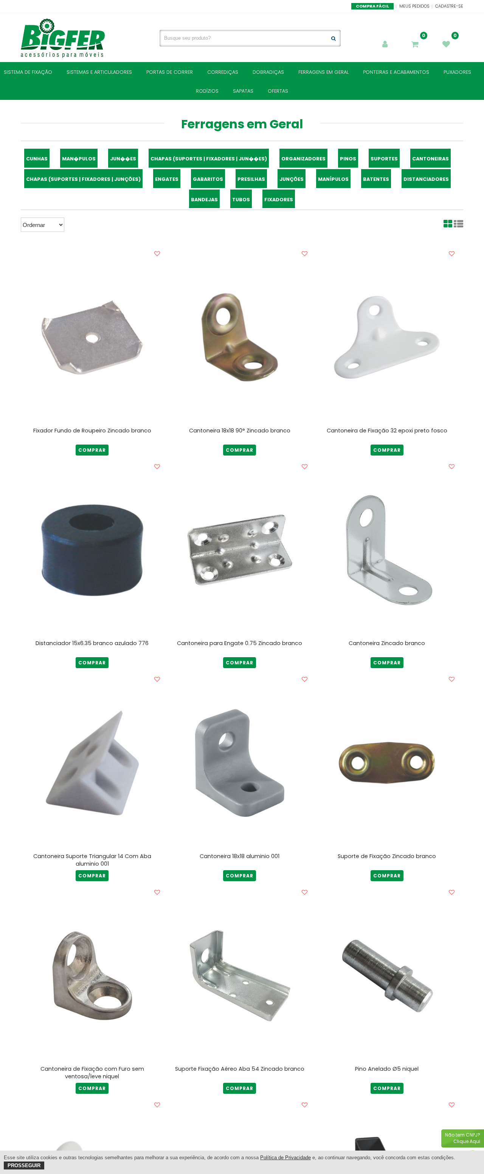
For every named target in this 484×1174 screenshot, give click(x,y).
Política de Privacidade (285, 1157)
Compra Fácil (372, 6)
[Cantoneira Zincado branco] (386, 550)
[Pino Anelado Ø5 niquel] (386, 975)
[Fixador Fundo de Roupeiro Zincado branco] (92, 337)
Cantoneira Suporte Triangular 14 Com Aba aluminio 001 (92, 860)
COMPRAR (92, 450)
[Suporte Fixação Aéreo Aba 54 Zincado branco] (239, 975)
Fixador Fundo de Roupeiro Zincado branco (92, 430)
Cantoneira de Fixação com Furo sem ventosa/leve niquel (92, 1072)
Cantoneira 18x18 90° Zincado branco (239, 430)
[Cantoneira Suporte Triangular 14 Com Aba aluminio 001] (92, 762)
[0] (416, 45)
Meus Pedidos (414, 6)
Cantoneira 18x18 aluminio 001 (239, 856)
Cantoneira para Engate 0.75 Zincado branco (239, 643)
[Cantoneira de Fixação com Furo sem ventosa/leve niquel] (92, 975)
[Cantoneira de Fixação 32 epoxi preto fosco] (386, 337)
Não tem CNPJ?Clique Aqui (462, 1138)
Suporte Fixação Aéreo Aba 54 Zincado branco (239, 1069)
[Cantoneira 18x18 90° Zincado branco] (239, 337)
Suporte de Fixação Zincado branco (387, 856)
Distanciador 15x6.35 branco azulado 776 (92, 643)
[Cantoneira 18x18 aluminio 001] (239, 762)
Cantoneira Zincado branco (387, 643)
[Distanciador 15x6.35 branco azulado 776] (92, 550)
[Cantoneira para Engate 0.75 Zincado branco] (239, 550)
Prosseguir (24, 1165)
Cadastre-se (449, 6)
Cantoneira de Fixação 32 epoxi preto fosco (387, 430)
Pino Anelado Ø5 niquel (387, 1069)
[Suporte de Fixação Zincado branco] (386, 762)
